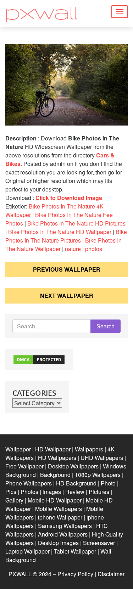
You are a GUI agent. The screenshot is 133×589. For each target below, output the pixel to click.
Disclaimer (111, 574)
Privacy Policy (75, 574)
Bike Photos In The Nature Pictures (66, 236)
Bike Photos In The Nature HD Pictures (76, 223)
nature (73, 249)
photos (93, 249)
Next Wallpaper (66, 295)
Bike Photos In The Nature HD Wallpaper (59, 232)
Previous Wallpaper (66, 269)
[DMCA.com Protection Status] (39, 359)
